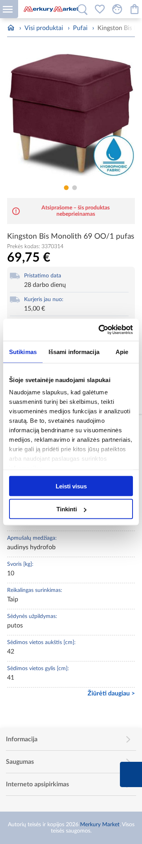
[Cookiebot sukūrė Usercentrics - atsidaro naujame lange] (100, 330)
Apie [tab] (122, 351)
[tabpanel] (71, 115)
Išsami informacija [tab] (74, 351)
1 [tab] (66, 187)
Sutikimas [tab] (23, 351)
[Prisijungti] (117, 9)
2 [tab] (74, 187)
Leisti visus (71, 485)
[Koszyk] (134, 9)
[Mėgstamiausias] (100, 9)
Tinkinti (66, 509)
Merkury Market (100, 824)
